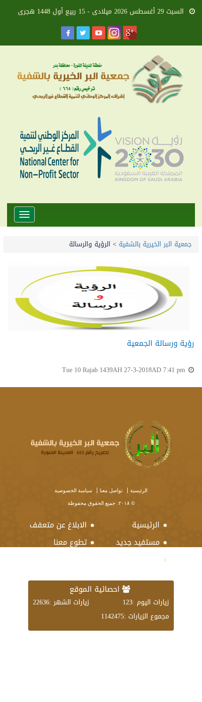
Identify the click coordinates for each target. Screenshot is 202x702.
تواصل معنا (111, 490)
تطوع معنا (70, 542)
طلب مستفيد (138, 559)
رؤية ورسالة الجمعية (160, 343)
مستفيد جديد (138, 542)
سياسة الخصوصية (73, 490)
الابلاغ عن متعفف (61, 525)
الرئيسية (139, 490)
